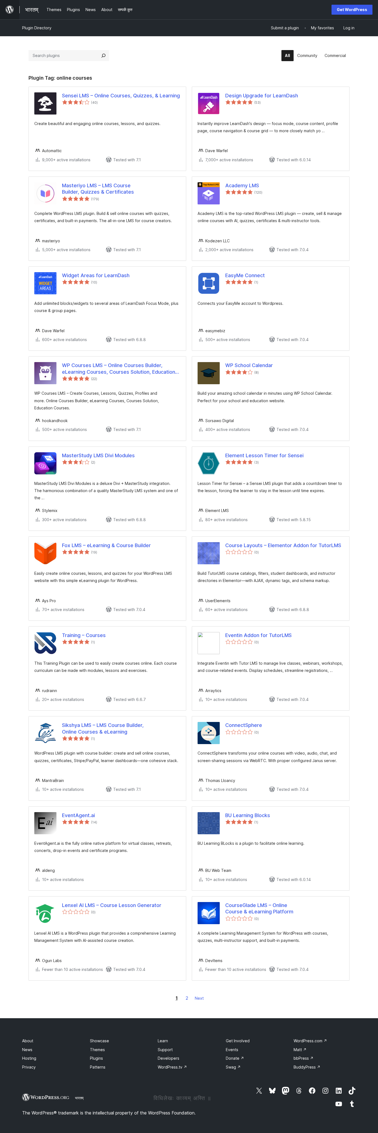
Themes (97, 1049)
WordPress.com (310, 1040)
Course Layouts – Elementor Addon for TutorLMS (283, 545)
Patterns (97, 1067)
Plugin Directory (36, 27)
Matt (300, 1049)
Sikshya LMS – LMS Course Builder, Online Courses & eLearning (103, 728)
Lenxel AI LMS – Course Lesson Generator (111, 905)
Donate (235, 1058)
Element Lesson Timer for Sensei (264, 455)
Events (232, 1049)
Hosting (29, 1058)
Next (199, 998)
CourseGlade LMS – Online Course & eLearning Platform (259, 908)
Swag (233, 1067)
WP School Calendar (249, 365)
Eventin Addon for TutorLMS (258, 635)
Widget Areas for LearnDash (96, 275)
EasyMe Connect (245, 275)
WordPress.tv (172, 1067)
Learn (163, 1040)
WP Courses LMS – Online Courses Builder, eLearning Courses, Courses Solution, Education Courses (118, 368)
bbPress (304, 1058)
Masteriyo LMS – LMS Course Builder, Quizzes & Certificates (98, 189)
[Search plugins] (103, 55)
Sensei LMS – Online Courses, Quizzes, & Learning (121, 95)
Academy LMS (242, 185)
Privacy (29, 1067)
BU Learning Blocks (247, 815)
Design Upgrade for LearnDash (261, 95)
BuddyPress (307, 1067)
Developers (168, 1058)
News (27, 1049)
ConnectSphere (243, 725)
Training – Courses (84, 635)
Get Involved (238, 1040)
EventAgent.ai (78, 815)
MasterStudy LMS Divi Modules (98, 455)
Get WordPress (352, 9)
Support (165, 1049)
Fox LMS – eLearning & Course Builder (106, 545)
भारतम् (79, 1098)
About (27, 1040)
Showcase (99, 1040)
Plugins (96, 1058)
